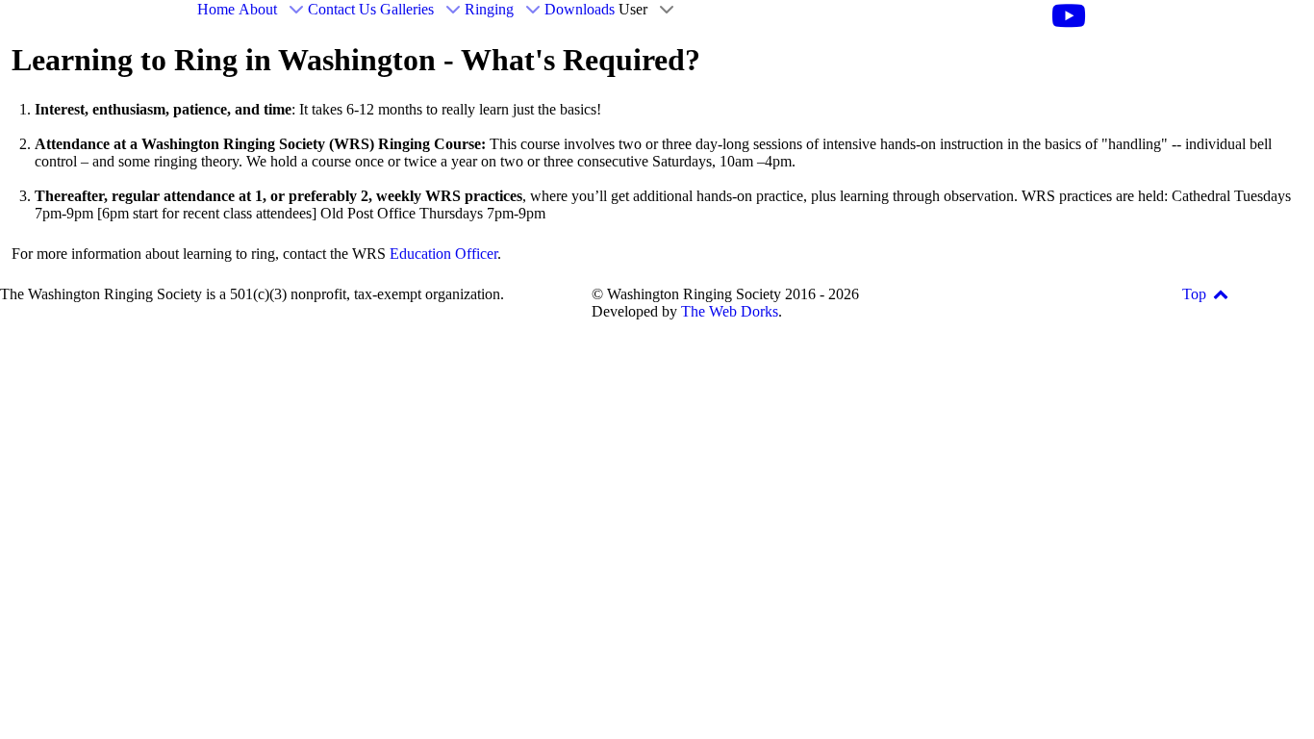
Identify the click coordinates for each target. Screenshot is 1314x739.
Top (1196, 294)
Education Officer (443, 253)
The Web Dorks (729, 311)
